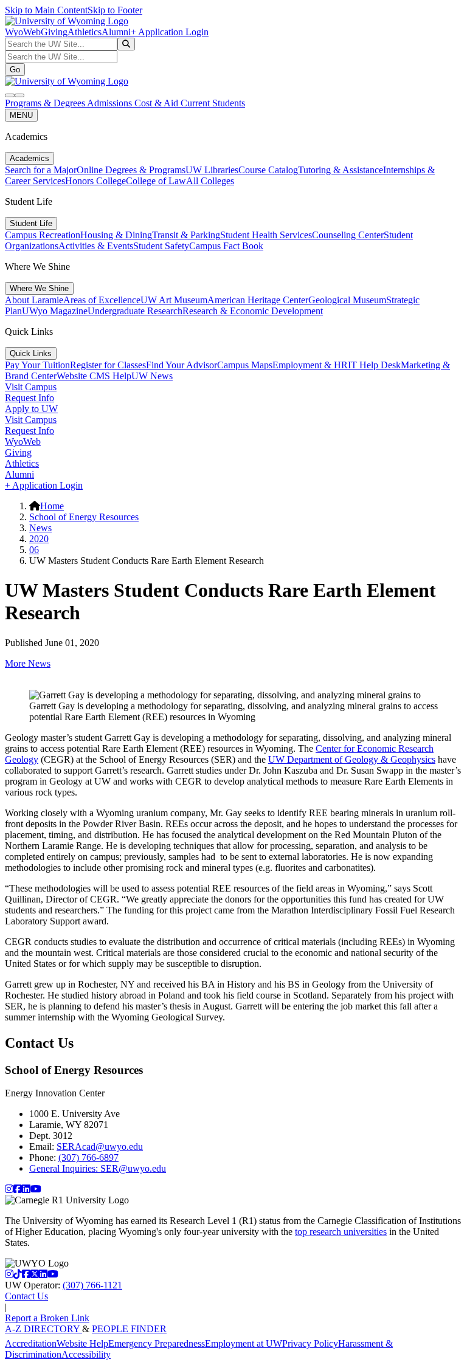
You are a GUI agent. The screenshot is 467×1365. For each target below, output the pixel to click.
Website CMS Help (94, 376)
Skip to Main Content (46, 10)
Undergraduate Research (135, 311)
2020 (39, 539)
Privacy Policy (310, 1343)
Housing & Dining (116, 235)
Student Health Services (266, 235)
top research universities (341, 1231)
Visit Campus (31, 387)
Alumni (116, 32)
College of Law (156, 181)
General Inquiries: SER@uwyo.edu (97, 1168)
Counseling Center (348, 235)
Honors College (95, 181)
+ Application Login (170, 32)
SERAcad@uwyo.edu (100, 1146)
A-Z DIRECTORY (43, 1329)
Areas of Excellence (101, 300)
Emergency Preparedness (156, 1343)
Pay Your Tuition (37, 365)
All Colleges (210, 181)
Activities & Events (95, 246)
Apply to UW (31, 409)
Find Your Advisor (181, 365)
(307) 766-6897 (88, 1157)
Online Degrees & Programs (131, 170)
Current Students (213, 103)
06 (34, 550)
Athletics (84, 32)
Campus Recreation (42, 235)
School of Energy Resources (84, 517)
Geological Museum (347, 300)
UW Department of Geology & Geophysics (351, 759)
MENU (21, 115)
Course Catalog (268, 170)
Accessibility (86, 1354)
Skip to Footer (115, 10)
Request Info (29, 398)
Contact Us (26, 1296)
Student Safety (161, 246)
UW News (152, 376)
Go (15, 69)
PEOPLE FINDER (129, 1329)
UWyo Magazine (55, 311)
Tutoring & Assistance (340, 170)
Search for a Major (41, 170)
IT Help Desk (374, 365)
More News (27, 663)
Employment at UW (243, 1343)
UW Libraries (211, 170)
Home (52, 506)
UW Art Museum (173, 300)
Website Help (82, 1343)
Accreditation (31, 1343)
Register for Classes (108, 365)
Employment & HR (310, 365)
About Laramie (34, 300)
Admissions (110, 103)
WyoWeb (23, 32)
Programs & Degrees (46, 103)
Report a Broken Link (47, 1318)
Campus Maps (244, 365)
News (40, 528)
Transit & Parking (186, 235)
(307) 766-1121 (92, 1285)
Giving (54, 32)
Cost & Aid (157, 103)
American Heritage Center (257, 300)
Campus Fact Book (226, 246)
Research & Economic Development (252, 311)
